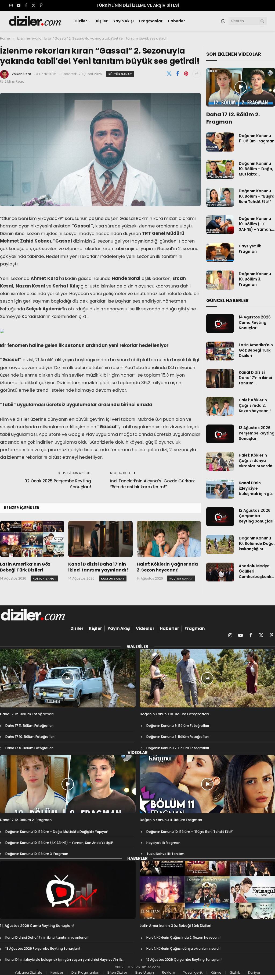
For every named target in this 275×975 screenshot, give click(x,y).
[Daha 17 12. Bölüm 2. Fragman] (240, 87)
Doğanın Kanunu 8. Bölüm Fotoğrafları (177, 736)
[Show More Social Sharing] (196, 73)
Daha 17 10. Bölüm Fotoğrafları (30, 736)
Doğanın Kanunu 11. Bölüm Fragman (256, 138)
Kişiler (102, 21)
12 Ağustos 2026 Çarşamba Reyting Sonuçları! (256, 516)
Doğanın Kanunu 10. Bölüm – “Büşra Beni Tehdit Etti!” (256, 196)
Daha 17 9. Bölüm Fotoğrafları (29, 748)
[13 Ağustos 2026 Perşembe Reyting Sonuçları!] (220, 434)
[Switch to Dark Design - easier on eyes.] (223, 21)
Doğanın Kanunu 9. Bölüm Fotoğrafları (177, 725)
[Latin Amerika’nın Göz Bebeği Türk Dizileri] (32, 539)
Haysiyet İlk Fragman (250, 248)
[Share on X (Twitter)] (169, 73)
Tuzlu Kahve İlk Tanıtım (165, 853)
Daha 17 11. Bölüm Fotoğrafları (29, 725)
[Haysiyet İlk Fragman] (220, 252)
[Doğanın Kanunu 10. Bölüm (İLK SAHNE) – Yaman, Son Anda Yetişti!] (220, 224)
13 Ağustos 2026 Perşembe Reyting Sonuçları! (256, 433)
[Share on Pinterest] (186, 73)
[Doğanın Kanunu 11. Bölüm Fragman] (220, 142)
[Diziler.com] (35, 21)
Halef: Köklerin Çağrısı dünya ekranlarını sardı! (255, 461)
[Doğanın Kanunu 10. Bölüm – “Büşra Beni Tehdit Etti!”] (220, 197)
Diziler (81, 21)
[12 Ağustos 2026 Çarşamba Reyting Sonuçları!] (220, 516)
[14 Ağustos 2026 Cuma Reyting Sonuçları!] (220, 323)
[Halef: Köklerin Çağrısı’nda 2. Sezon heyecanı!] (169, 539)
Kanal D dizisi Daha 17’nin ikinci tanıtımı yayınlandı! (98, 567)
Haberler (176, 21)
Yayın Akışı (123, 21)
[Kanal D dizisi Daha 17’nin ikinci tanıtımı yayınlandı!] (100, 539)
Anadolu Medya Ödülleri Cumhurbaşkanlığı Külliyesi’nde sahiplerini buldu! (257, 571)
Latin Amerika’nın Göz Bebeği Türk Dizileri (25, 567)
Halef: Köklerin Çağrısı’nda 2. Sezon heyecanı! (167, 567)
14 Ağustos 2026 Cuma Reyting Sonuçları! (255, 322)
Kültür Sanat (120, 74)
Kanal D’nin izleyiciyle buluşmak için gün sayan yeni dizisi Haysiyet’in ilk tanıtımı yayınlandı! (256, 488)
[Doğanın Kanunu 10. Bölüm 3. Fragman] (220, 280)
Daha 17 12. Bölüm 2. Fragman (233, 118)
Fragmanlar (150, 21)
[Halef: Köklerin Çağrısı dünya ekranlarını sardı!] (220, 461)
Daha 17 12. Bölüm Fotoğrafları (27, 714)
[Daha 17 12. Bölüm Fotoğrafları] (68, 678)
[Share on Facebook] (177, 73)
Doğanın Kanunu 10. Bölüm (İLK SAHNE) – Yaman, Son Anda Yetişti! (255, 224)
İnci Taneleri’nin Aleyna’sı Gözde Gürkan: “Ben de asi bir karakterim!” (152, 484)
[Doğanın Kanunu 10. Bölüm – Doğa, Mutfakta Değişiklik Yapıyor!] (220, 169)
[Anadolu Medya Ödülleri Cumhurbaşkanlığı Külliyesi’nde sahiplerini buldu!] (220, 572)
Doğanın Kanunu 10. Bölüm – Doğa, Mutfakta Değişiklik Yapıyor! (256, 169)
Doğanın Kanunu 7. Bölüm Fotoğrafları (177, 748)
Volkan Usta (21, 74)
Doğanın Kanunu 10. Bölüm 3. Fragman (255, 279)
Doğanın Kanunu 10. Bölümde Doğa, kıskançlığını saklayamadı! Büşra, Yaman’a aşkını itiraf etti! (257, 543)
